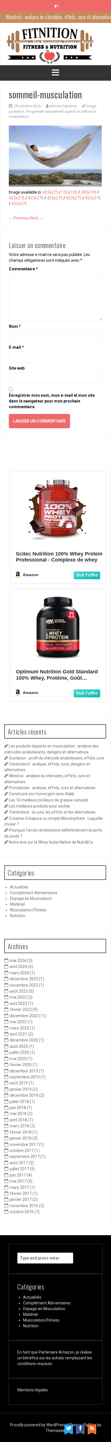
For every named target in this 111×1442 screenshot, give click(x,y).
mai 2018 (18, 1113)
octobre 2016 (22, 1211)
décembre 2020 (24, 1040)
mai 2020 (18, 1058)
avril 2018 (18, 1120)
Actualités (19, 887)
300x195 (88, 192)
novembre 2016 (24, 1205)
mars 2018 (19, 1126)
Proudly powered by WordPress (38, 1425)
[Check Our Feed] (92, 1429)
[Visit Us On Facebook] (80, 1429)
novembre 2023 (24, 985)
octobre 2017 (22, 1150)
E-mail (16, 347)
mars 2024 (19, 973)
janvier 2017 (21, 1199)
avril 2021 (18, 1034)
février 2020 (21, 1064)
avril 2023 (18, 1003)
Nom (15, 326)
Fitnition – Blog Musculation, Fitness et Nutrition (55, 41)
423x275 (50, 192)
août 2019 (19, 1083)
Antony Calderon (63, 106)
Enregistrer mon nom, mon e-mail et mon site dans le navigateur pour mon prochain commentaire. (52, 401)
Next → (36, 218)
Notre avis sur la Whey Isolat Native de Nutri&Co (51, 842)
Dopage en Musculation (31, 898)
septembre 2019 (25, 1077)
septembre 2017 (25, 1156)
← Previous (19, 218)
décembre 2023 (24, 979)
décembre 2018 (24, 1095)
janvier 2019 (21, 1089)
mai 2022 (18, 1021)
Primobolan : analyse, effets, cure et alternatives (52, 788)
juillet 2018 (19, 1101)
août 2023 (19, 991)
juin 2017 (18, 1175)
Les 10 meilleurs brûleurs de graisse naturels (49, 800)
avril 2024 (18, 966)
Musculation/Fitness (28, 910)
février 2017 (21, 1193)
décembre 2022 (24, 1015)
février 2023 (21, 1009)
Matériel (17, 904)
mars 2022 (19, 1028)
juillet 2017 (19, 1169)
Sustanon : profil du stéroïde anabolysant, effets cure (56, 758)
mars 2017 (19, 1187)
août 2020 (19, 1046)
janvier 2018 (21, 1138)
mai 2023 (18, 997)
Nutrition (17, 915)
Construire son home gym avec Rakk (41, 794)
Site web (16, 368)
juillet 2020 (19, 1052)
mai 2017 (18, 1181)
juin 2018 (18, 1107)
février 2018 (21, 1132)
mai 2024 (18, 960)
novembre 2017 (24, 1144)
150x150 (69, 192)
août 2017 (19, 1163)
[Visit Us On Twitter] (68, 1429)
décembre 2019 (24, 1071)
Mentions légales (32, 1390)
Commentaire (23, 269)
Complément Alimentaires (33, 892)
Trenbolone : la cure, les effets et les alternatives (52, 812)
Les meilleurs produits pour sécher (39, 806)
